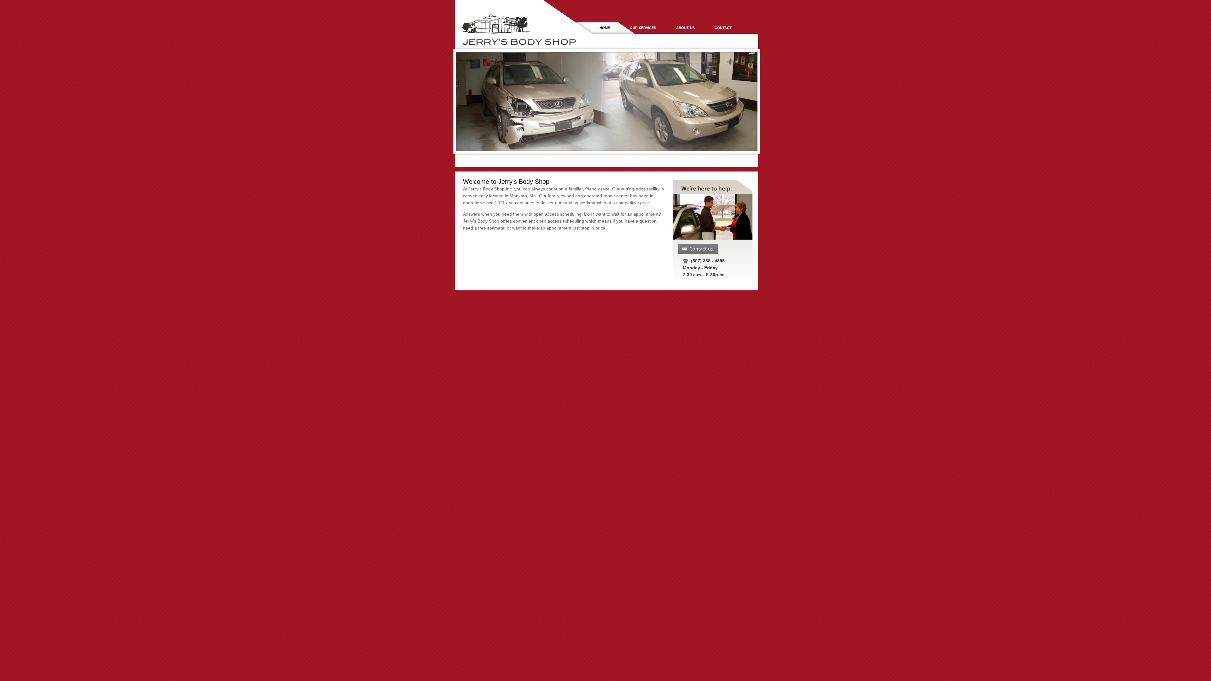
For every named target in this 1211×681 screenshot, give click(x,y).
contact (723, 27)
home (605, 27)
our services (643, 27)
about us (685, 27)
